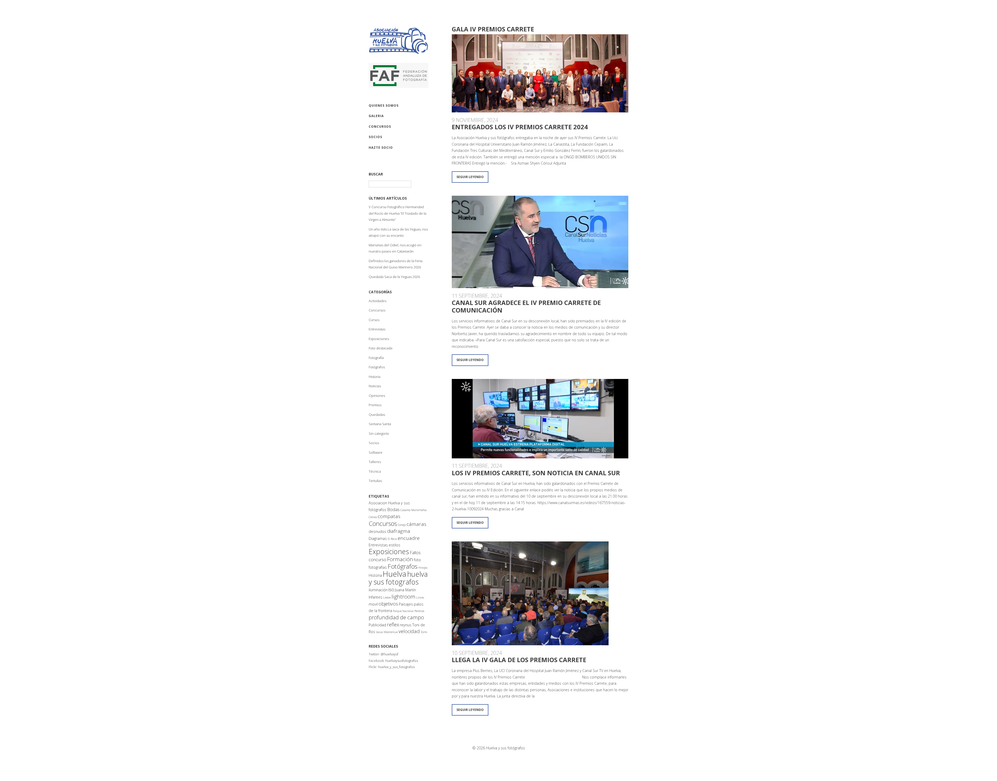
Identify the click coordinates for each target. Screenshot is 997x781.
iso (391, 589)
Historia (374, 376)
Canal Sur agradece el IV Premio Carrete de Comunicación (526, 306)
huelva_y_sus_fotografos (396, 666)
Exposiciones (379, 338)
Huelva (394, 574)
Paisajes (406, 604)
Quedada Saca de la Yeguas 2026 (394, 276)
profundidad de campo (396, 617)
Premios (375, 405)
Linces (420, 597)
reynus (406, 624)
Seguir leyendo (470, 177)
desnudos (377, 531)
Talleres (375, 461)
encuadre (409, 538)
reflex (393, 624)
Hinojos (422, 567)
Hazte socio (381, 147)
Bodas (393, 509)
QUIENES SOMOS (384, 105)
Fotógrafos (377, 367)
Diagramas (378, 538)
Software (375, 452)
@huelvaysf (389, 654)
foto (417, 559)
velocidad (409, 631)
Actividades (377, 300)
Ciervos (373, 517)
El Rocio (392, 539)
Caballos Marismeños (413, 510)
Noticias (375, 386)
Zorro (424, 632)
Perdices (419, 611)
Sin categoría (379, 433)
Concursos (377, 310)
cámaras (416, 524)
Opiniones (377, 395)
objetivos (388, 603)
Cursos (374, 319)
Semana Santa (380, 424)
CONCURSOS (380, 126)
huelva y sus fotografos (398, 578)
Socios (374, 442)
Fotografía (376, 357)
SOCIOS (375, 137)
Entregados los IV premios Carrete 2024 (520, 127)
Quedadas (377, 414)
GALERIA (376, 116)
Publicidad (377, 624)
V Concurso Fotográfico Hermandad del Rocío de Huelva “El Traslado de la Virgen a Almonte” (397, 213)
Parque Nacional (403, 611)
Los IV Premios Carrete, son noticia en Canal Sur (536, 472)
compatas (389, 516)
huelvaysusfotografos (401, 660)
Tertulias (375, 480)
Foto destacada (380, 348)
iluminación (378, 589)
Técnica (375, 471)
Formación (400, 559)
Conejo (402, 525)
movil (373, 604)
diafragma (398, 531)
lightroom (403, 596)
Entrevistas (377, 329)
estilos (394, 544)
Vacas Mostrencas (387, 632)
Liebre (387, 597)
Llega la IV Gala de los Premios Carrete (519, 659)
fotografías (378, 567)
